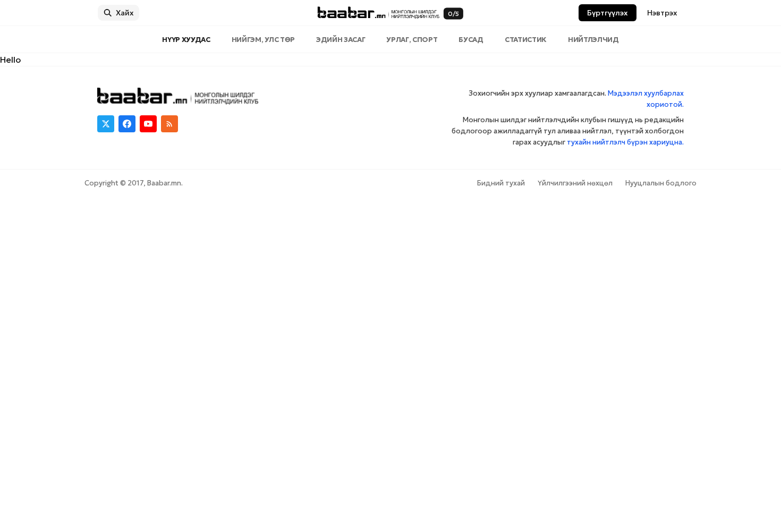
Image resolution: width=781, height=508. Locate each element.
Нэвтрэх (662, 13)
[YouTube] (148, 123)
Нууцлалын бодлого (661, 183)
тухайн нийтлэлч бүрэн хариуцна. (625, 142)
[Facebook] (126, 123)
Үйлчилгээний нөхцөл (575, 183)
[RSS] (169, 123)
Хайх (125, 13)
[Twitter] (105, 123)
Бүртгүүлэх (607, 13)
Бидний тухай (501, 183)
